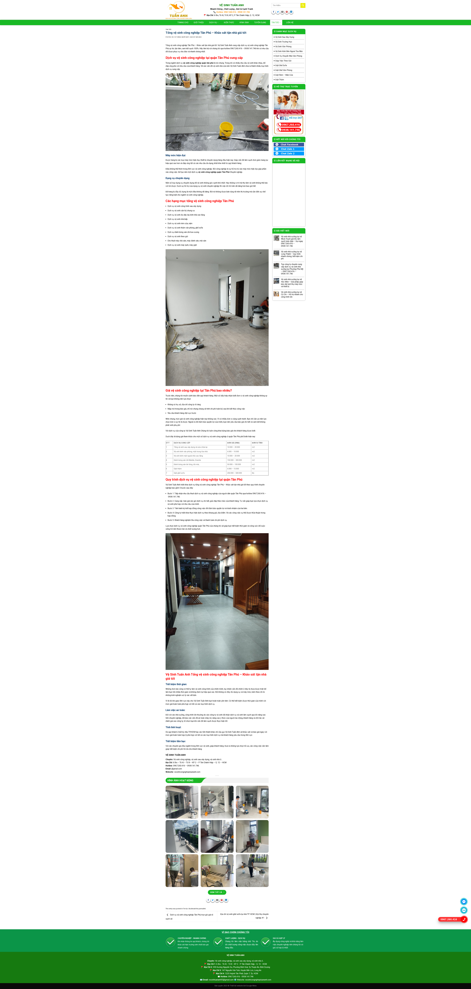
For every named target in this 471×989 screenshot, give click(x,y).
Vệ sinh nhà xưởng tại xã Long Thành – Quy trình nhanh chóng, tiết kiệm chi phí (292, 255)
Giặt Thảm (279, 79)
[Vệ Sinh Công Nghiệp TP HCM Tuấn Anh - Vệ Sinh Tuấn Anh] (179, 10)
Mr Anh (199, 37)
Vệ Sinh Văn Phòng (283, 46)
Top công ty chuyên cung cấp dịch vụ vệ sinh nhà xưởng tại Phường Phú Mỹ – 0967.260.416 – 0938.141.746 (292, 269)
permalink (202, 909)
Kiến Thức (229, 22)
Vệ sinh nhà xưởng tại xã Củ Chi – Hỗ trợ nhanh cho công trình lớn (292, 294)
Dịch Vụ (213, 22)
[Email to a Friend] (282, 12)
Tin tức (275, 22)
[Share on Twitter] (278, 12)
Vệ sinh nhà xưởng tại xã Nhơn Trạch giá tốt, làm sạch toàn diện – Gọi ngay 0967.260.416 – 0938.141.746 (292, 241)
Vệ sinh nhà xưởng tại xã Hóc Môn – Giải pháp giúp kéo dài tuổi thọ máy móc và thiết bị (292, 283)
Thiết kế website (236, 986)
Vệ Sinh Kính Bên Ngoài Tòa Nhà (288, 51)
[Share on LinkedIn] (291, 12)
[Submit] (303, 5)
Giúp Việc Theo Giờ (283, 61)
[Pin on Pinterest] (287, 12)
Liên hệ (290, 22)
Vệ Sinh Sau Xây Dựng (284, 37)
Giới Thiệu (199, 22)
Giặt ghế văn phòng (283, 70)
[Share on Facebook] (273, 12)
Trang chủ (182, 22)
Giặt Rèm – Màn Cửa (284, 75)
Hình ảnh (244, 22)
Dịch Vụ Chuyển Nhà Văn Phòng (288, 56)
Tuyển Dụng (260, 22)
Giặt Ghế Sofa (281, 65)
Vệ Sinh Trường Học (283, 42)
